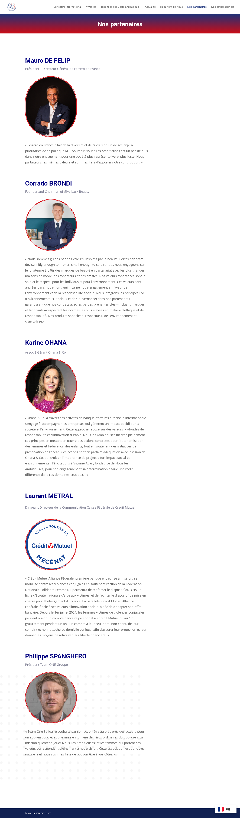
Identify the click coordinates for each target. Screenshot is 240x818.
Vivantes (91, 7)
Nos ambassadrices (222, 7)
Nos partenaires (197, 7)
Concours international (68, 7)
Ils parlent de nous (171, 7)
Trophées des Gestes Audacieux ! (120, 7)
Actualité (150, 7)
